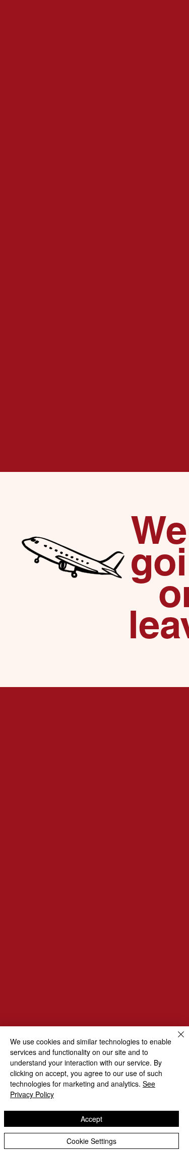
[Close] (175, 1040)
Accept (91, 1119)
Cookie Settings (91, 1141)
